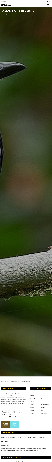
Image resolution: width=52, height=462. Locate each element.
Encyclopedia (8, 381)
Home (2, 381)
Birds (19, 381)
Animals (15, 381)
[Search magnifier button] (50, 1)
